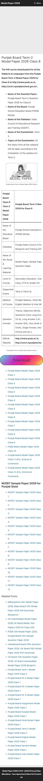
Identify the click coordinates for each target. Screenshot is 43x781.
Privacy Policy (35, 771)
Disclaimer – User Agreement (13, 774)
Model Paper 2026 (10, 3)
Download (21, 360)
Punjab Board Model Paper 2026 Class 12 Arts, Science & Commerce (24, 472)
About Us (30, 774)
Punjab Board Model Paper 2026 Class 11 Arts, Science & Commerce (24, 459)
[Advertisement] (21, 30)
